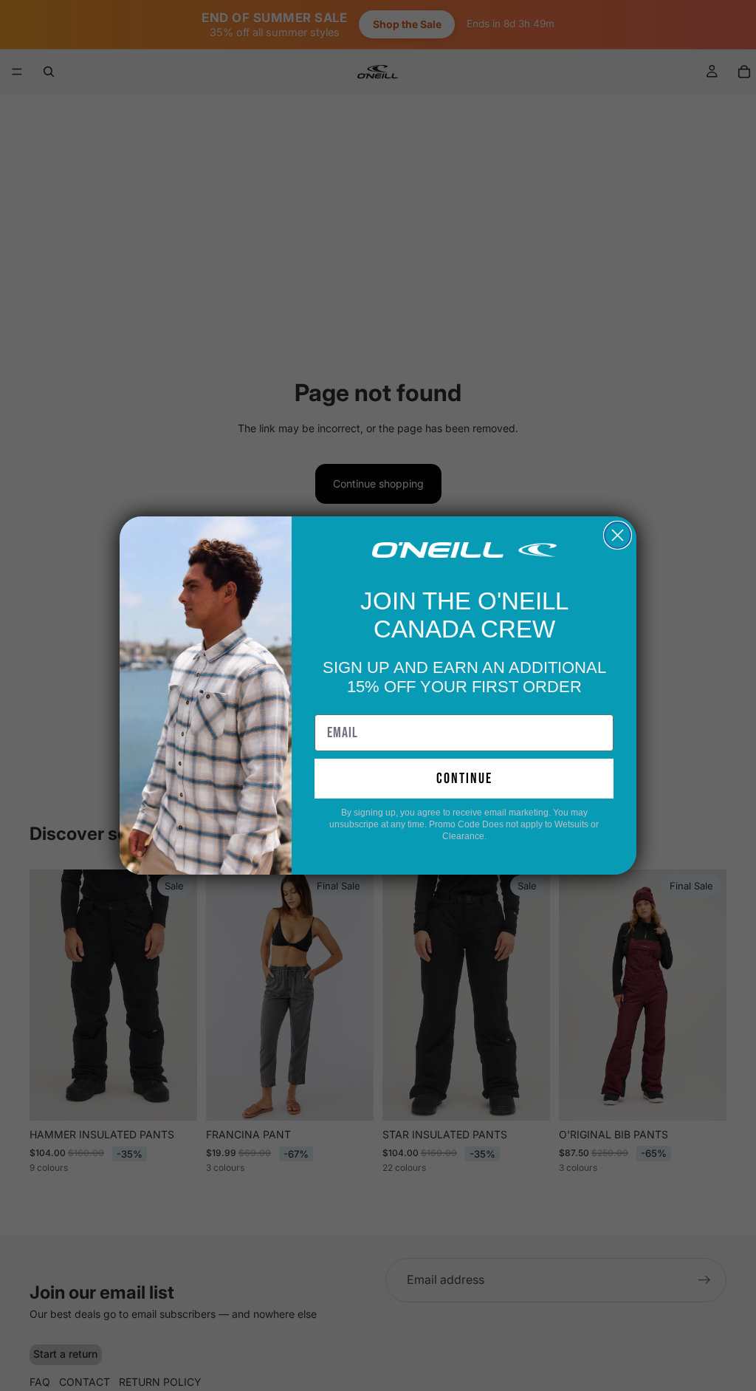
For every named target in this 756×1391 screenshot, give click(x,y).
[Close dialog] (617, 535)
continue (464, 778)
